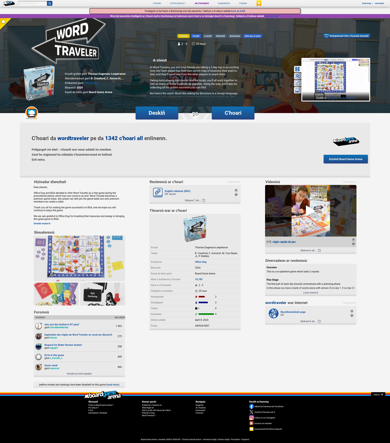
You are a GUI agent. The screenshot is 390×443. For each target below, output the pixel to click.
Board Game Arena (149, 439)
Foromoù (199, 413)
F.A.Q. (90, 410)
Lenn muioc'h (310, 292)
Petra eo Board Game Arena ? (100, 405)
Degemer (200, 405)
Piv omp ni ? (93, 408)
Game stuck (51, 365)
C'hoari (157, 3)
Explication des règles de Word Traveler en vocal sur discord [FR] (79, 334)
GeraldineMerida (59, 327)
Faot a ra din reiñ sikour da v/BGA (156, 410)
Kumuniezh (224, 3)
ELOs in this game (54, 355)
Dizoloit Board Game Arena (345, 159)
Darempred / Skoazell (97, 413)
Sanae (53, 337)
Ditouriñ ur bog (148, 413)
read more (113, 384)
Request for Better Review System (63, 345)
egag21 (54, 347)
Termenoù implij (209, 439)
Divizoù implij (223, 439)
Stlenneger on (148, 408)
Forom (243, 3)
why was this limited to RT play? (61, 324)
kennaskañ (379, 3)
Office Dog (90, 83)
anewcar (54, 368)
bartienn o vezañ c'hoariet (341, 97)
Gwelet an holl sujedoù (79, 373)
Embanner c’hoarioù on (152, 405)
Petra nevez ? (177, 3)
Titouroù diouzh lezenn (191, 439)
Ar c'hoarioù (202, 3)
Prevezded (235, 439)
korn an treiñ (238, 11)
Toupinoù (245, 439)
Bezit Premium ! (148, 415)
